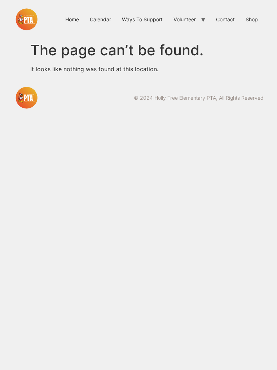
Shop (252, 19)
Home (72, 19)
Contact (225, 19)
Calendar (100, 19)
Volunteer (184, 19)
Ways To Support (142, 19)
